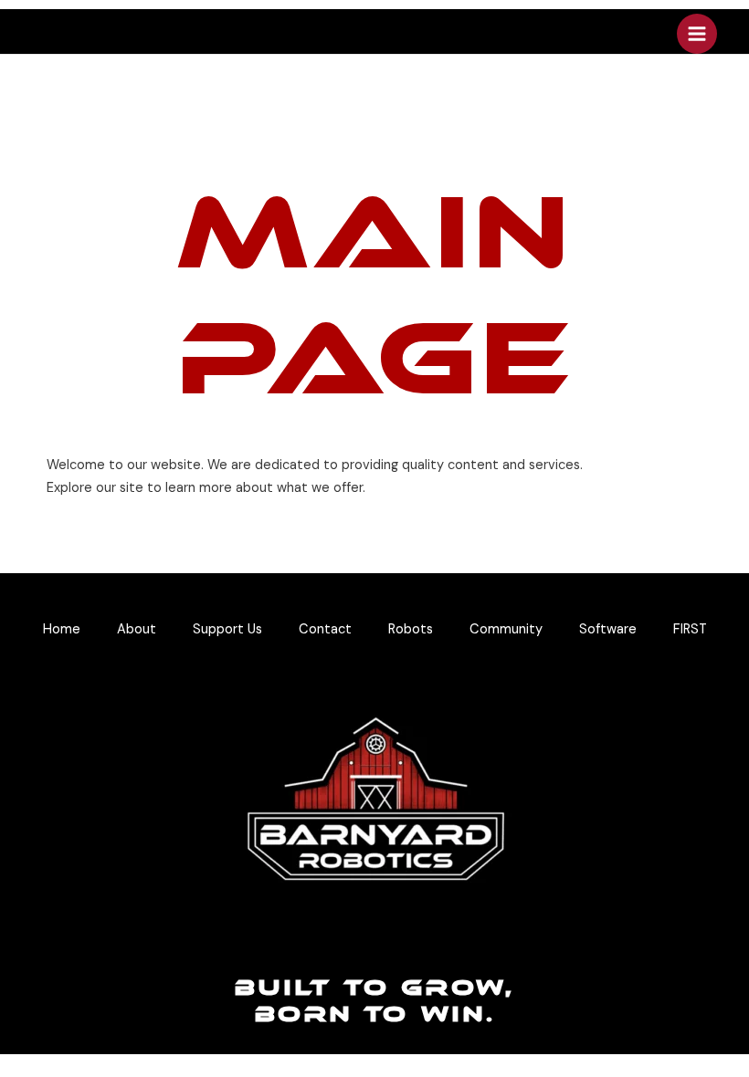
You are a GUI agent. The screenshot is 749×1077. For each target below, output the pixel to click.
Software (608, 629)
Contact (325, 629)
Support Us (227, 629)
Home (61, 629)
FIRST (690, 629)
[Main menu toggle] (697, 34)
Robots (410, 629)
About (136, 629)
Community (506, 629)
